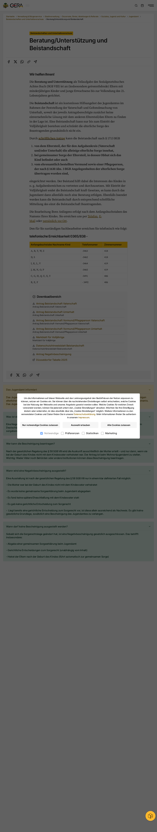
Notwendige (51, 433)
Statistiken (92, 433)
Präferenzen (72, 433)
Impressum (83, 417)
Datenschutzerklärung (84, 414)
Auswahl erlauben (80, 425)
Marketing (111, 433)
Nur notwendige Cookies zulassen (40, 425)
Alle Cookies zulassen (118, 425)
